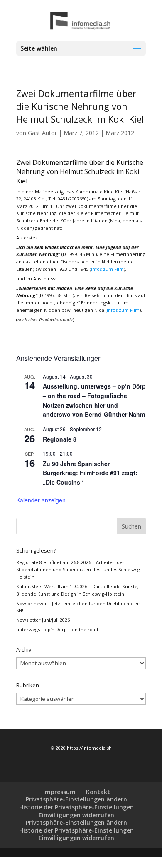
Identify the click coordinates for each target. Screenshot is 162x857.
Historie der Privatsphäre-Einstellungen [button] (76, 807)
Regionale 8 (59, 439)
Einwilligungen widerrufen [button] (76, 815)
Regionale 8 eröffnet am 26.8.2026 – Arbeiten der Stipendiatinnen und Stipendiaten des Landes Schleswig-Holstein (79, 569)
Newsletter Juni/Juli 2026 (43, 620)
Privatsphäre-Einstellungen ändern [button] (76, 799)
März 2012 (120, 133)
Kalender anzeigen (41, 500)
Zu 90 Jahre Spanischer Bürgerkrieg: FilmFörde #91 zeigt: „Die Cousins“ (90, 472)
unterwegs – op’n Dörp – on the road (57, 629)
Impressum (59, 792)
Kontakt (98, 792)
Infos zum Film (107, 269)
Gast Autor (42, 133)
